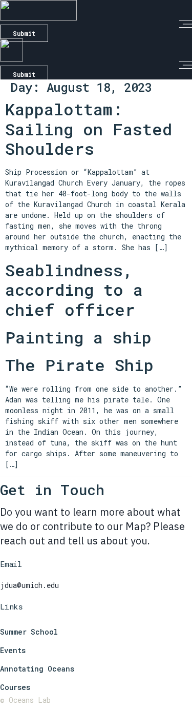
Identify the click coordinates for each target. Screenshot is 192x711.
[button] (185, 24)
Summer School (29, 632)
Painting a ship (78, 337)
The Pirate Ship (79, 365)
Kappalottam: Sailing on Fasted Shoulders (88, 128)
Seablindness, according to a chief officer (74, 289)
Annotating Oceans (37, 669)
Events (13, 650)
